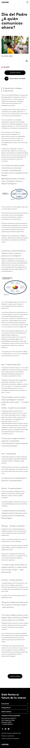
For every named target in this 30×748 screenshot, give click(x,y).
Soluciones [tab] (5, 704)
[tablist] (15, 718)
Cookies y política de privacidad (10, 738)
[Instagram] (3, 729)
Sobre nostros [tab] (6, 712)
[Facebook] (5, 729)
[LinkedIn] (9, 729)
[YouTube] (11, 729)
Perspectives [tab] (6, 708)
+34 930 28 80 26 (7, 724)
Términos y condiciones (8, 736)
